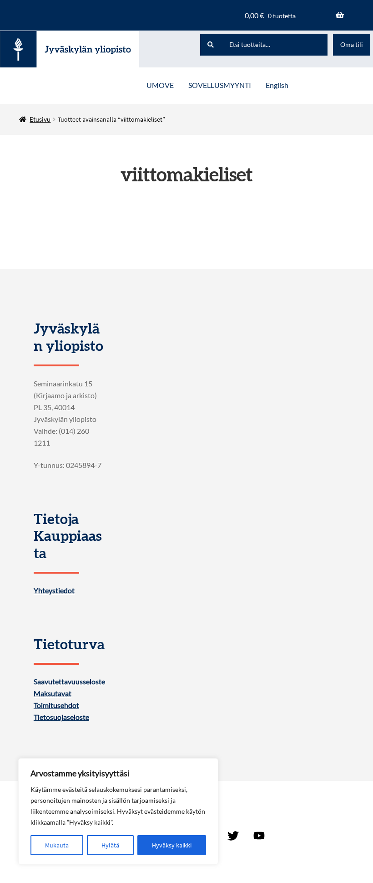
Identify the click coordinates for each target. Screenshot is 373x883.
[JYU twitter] (233, 835)
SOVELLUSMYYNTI (219, 85)
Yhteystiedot (54, 590)
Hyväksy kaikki (172, 845)
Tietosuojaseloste (61, 717)
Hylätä (110, 845)
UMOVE (160, 85)
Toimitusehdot (56, 705)
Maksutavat (52, 693)
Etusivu (40, 119)
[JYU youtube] (258, 835)
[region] (118, 811)
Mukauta (57, 845)
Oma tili (351, 44)
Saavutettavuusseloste (69, 682)
